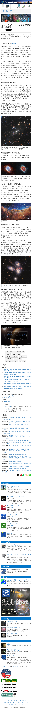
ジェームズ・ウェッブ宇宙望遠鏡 (15, 352)
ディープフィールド (12, 356)
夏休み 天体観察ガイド (13, 650)
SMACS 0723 (16, 354)
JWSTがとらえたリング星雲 (16, 435)
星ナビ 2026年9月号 (13, 486)
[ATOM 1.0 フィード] (27, 475)
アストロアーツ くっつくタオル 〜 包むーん (19, 555)
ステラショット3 (12, 515)
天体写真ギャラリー (13, 622)
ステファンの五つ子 (12, 361)
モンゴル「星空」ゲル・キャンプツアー (19, 580)
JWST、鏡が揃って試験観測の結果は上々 (19, 466)
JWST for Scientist (8, 403)
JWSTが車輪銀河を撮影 (15, 461)
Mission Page (7, 397)
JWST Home (7, 401)
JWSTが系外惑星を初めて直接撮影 (18, 456)
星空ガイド (6, 666)
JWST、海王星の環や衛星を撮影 (17, 454)
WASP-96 (23, 361)
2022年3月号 (7, 410)
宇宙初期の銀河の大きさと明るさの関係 (19, 440)
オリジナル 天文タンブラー (15, 545)
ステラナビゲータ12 (13, 506)
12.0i (12, 507)
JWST (8, 354)
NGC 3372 (18, 359)
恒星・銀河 (9, 11)
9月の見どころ (11, 656)
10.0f (12, 525)
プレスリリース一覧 (22, 702)
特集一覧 (15, 666)
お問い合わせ (22, 700)
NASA (14, 43)
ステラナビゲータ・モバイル (15, 497)
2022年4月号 (7, 406)
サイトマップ (19, 704)
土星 (8, 644)
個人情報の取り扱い (9, 702)
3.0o (12, 516)
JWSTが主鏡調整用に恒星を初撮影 (18, 468)
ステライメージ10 (12, 524)
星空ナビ (9, 533)
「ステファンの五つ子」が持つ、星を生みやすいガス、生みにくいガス (16, 422)
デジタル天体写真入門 (13, 627)
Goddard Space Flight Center (11, 396)
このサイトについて (11, 700)
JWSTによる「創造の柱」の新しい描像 (19, 449)
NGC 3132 (23, 356)
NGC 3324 (9, 359)
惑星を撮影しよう (12, 633)
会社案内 (11, 704)
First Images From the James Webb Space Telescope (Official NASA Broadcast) (17, 387)
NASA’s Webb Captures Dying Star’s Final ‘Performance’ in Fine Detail (17, 380)
